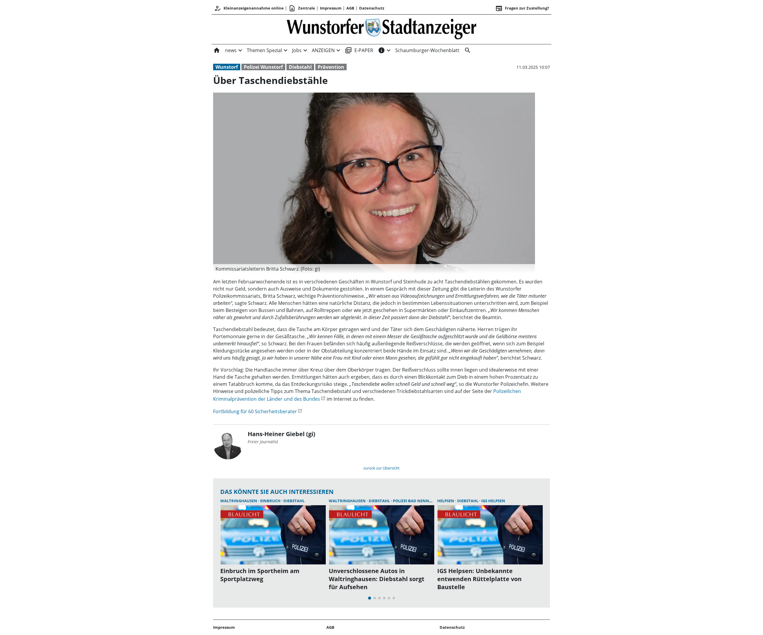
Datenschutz (371, 8)
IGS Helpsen (493, 500)
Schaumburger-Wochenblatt (427, 50)
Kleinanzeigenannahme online (249, 8)
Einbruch (270, 500)
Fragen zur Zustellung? (522, 8)
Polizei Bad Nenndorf (416, 500)
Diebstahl (300, 67)
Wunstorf (226, 67)
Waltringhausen (239, 500)
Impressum (331, 8)
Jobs (297, 50)
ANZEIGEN (323, 50)
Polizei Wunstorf (263, 67)
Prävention (331, 67)
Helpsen (446, 500)
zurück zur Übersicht (381, 468)
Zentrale (302, 8)
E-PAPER (359, 50)
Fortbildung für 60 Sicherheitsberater (255, 411)
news (231, 50)
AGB (350, 8)
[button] (374, 269)
